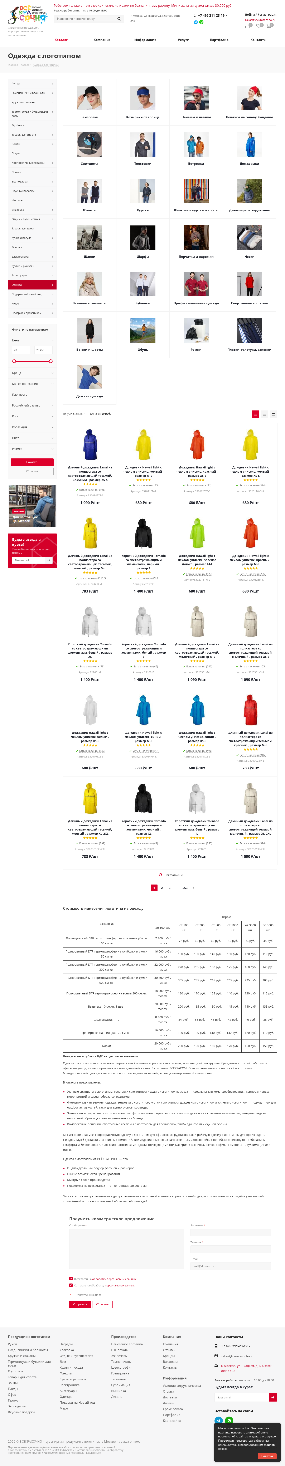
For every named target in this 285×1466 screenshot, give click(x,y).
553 (185, 888)
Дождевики (249, 163)
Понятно (267, 1456)
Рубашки (142, 303)
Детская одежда (89, 396)
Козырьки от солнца (143, 117)
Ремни (196, 349)
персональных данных (120, 1285)
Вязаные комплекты (89, 303)
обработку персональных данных (114, 1279)
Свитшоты (89, 163)
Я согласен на (105, 1279)
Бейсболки (89, 117)
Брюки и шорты (89, 349)
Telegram (218, 1421)
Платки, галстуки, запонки (249, 349)
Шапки (89, 256)
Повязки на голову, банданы (249, 117)
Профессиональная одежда (196, 303)
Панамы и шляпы (196, 117)
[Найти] (119, 19)
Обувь (143, 349)
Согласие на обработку (104, 1285)
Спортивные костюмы (249, 303)
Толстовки (142, 163)
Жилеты (89, 210)
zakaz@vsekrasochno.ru (260, 20)
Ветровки (196, 163)
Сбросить (32, 471)
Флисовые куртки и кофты (196, 210)
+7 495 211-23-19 (211, 15)
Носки (250, 256)
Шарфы (143, 256)
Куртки (143, 210)
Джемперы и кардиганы (249, 210)
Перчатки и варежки (196, 256)
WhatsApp (229, 1421)
